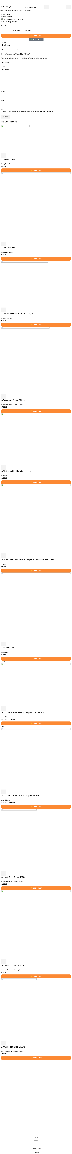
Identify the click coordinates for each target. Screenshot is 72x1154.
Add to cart (16, 30)
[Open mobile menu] (2, 3)
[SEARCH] (46, 7)
